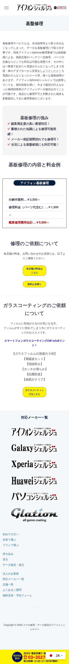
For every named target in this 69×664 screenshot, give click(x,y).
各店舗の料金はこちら (34, 270)
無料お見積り (34, 284)
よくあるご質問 (12, 590)
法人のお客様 (11, 573)
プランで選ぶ (11, 545)
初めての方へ (11, 534)
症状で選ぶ (9, 539)
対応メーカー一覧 (13, 579)
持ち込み (8, 554)
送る (5, 559)
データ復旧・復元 (13, 565)
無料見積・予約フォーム (17, 595)
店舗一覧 (8, 584)
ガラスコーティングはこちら (34, 392)
